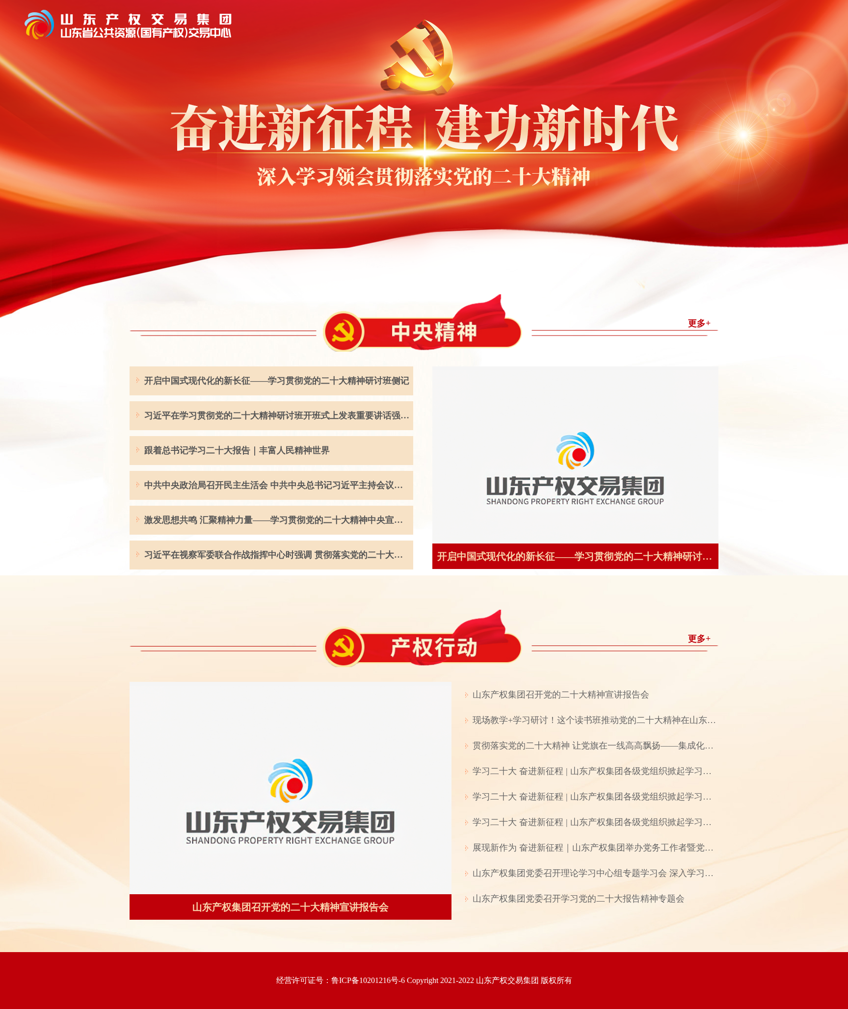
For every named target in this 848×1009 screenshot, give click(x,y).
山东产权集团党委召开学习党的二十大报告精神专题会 (579, 899)
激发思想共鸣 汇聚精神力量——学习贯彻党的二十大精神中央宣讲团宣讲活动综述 (277, 520)
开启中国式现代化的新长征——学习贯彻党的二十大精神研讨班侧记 (276, 381)
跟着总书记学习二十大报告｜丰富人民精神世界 (237, 450)
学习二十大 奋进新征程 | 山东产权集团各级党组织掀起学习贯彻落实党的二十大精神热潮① (595, 797)
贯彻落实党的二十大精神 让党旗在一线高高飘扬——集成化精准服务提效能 (595, 745)
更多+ (699, 323)
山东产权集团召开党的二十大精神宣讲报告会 (561, 694)
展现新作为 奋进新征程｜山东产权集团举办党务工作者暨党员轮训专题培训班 (595, 848)
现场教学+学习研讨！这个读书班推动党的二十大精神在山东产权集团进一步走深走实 (595, 720)
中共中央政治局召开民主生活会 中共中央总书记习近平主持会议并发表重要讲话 (277, 485)
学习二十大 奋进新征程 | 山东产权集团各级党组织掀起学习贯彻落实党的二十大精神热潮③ (595, 771)
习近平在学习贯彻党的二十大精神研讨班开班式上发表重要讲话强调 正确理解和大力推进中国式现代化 (277, 415)
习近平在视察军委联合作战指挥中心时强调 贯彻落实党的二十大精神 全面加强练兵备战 (277, 555)
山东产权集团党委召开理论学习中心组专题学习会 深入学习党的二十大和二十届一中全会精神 (595, 873)
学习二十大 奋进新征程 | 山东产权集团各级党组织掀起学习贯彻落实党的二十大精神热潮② (595, 822)
